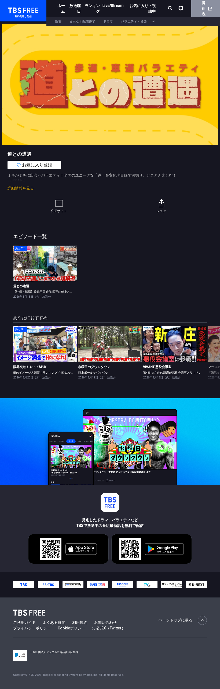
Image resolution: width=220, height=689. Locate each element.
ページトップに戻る (175, 620)
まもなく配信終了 (82, 21)
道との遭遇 (21, 286)
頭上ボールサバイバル (93, 372)
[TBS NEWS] (73, 584)
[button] (206, 352)
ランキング (92, 8)
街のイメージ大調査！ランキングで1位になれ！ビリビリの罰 (53, 372)
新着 (58, 21)
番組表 (204, 8)
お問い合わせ (105, 622)
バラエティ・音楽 (134, 21)
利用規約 (79, 622)
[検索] (170, 8)
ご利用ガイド (24, 622)
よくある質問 (54, 622)
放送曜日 (75, 8)
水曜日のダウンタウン (94, 367)
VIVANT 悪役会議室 (157, 367)
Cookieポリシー (71, 628)
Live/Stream (113, 5)
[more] (153, 21)
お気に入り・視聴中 (143, 8)
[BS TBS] (48, 584)
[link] (45, 264)
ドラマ (108, 21)
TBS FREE (14, 9)
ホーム (61, 8)
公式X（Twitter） (110, 628)
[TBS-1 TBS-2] (97, 584)
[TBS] (23, 584)
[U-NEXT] (196, 584)
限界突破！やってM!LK (29, 367)
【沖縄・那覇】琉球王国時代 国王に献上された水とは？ (50, 292)
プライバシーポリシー (32, 628)
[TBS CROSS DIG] (171, 584)
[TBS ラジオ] (122, 584)
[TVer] (147, 584)
